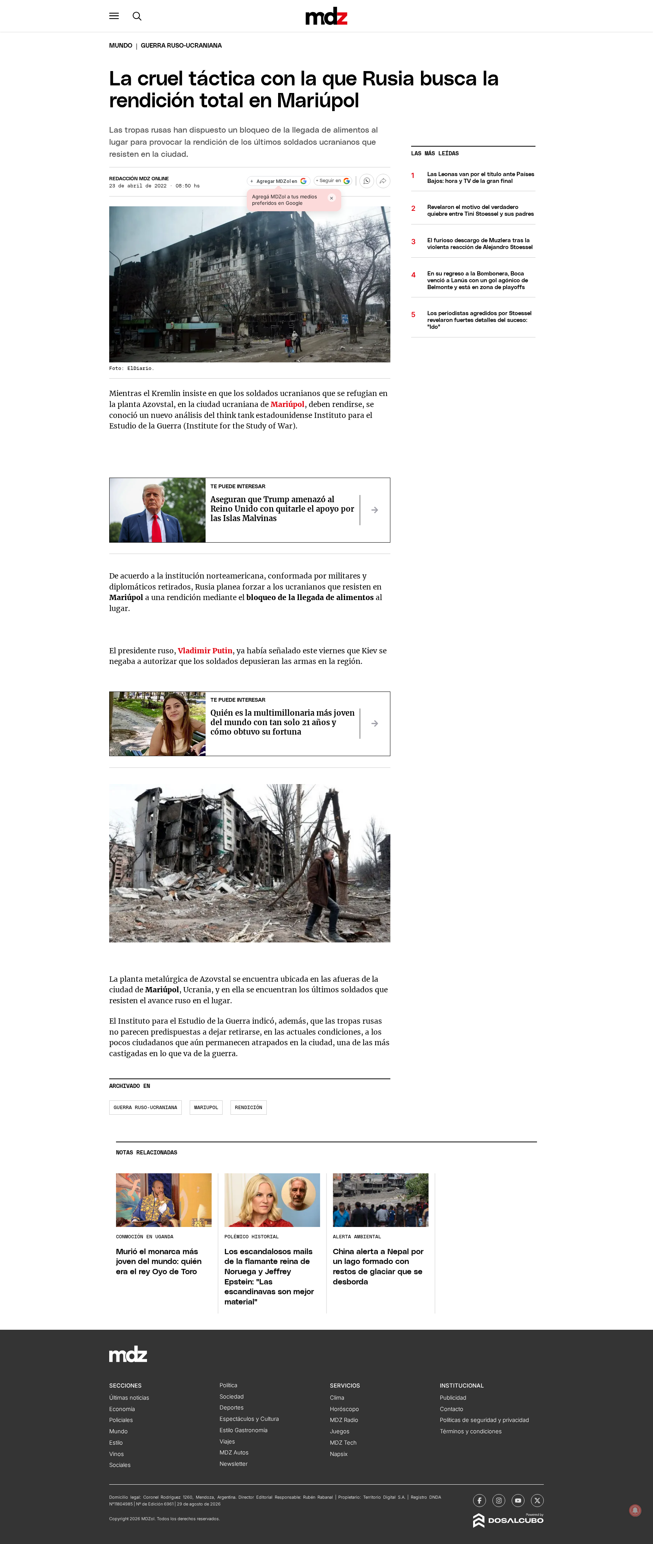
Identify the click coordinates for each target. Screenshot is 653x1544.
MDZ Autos (234, 1452)
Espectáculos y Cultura (249, 1419)
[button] (114, 15)
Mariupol (206, 1107)
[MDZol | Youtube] (518, 1500)
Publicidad (453, 1397)
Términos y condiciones (471, 1431)
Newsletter (234, 1463)
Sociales (120, 1465)
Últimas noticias (129, 1397)
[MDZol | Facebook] (480, 1500)
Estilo (116, 1442)
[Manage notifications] (635, 1510)
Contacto (451, 1409)
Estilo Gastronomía (244, 1430)
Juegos (340, 1431)
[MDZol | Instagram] (499, 1500)
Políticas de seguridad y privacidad (484, 1420)
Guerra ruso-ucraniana (145, 1107)
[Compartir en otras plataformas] (383, 181)
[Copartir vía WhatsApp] (366, 181)
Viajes (227, 1441)
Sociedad (232, 1396)
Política (228, 1385)
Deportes (232, 1407)
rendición (248, 1107)
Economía (122, 1409)
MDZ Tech (343, 1442)
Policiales (121, 1420)
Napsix (339, 1454)
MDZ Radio (344, 1420)
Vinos (116, 1454)
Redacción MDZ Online (139, 178)
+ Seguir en (328, 180)
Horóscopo (344, 1409)
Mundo (120, 46)
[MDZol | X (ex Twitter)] (537, 1500)
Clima (337, 1397)
